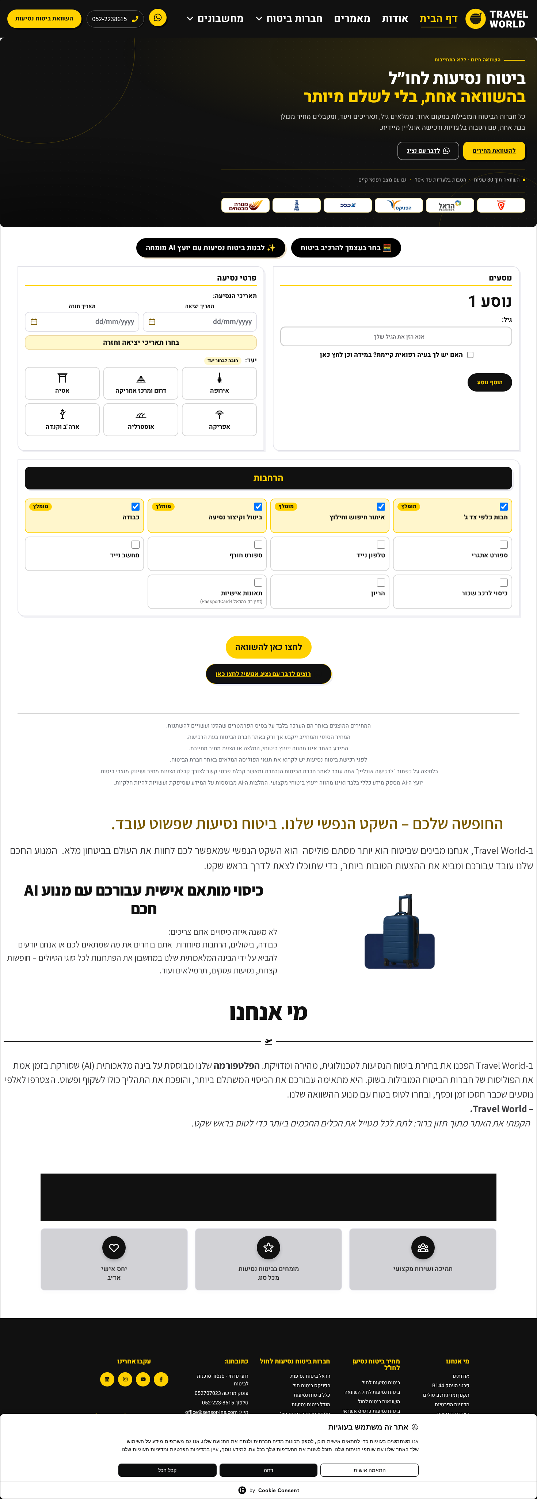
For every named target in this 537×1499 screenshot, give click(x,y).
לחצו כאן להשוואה (268, 647)
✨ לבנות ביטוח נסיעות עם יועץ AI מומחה (211, 248)
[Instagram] (125, 1379)
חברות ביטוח (294, 18)
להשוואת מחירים (494, 150)
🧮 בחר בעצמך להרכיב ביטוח (346, 248)
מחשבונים (220, 18)
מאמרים (352, 18)
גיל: (507, 319)
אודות (395, 18)
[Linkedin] (107, 1379)
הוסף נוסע (490, 382)
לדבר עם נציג (423, 150)
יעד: (232, 360)
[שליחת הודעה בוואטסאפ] (158, 17)
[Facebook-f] (161, 1379)
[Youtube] (143, 1379)
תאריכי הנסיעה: (235, 296)
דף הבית (439, 18)
